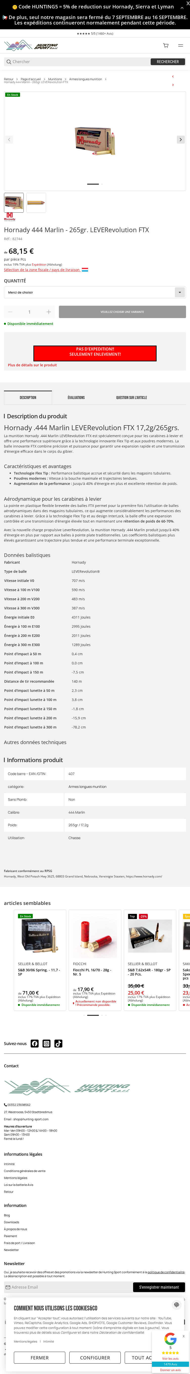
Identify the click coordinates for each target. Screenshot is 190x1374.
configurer (95, 1358)
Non (72, 799)
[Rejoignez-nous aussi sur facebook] (35, 1044)
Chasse (74, 837)
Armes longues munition (85, 79)
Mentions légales (15, 1178)
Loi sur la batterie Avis (18, 1185)
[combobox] (95, 292)
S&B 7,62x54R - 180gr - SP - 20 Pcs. (149, 972)
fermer (40, 1358)
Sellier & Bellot (33, 964)
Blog (7, 1215)
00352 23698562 (18, 1105)
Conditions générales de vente (25, 1171)
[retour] (9, 140)
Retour (8, 79)
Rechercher (168, 61)
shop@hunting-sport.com (30, 1119)
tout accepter (150, 1358)
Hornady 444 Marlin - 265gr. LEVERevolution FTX (36, 82)
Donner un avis (170, 1370)
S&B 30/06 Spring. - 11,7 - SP (39, 972)
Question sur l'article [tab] (131, 397)
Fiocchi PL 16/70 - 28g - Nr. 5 (92, 972)
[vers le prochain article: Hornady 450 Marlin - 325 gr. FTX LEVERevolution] (173, 85)
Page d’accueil (31, 79)
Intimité (9, 1164)
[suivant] (181, 140)
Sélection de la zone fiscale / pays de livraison (42, 269)
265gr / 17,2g (78, 825)
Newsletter (11, 1250)
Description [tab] (28, 397)
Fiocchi (79, 964)
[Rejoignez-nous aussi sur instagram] (46, 1044)
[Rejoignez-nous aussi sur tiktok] (58, 1044)
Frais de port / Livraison (19, 1243)
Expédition (39, 264)
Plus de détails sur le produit (32, 365)
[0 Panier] (165, 45)
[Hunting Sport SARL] (31, 45)
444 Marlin (77, 812)
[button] (40, 936)
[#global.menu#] (180, 45)
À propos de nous (15, 1229)
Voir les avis (170, 1358)
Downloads (11, 1222)
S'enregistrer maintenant (159, 1287)
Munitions (55, 79)
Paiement (10, 1236)
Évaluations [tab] (76, 397)
